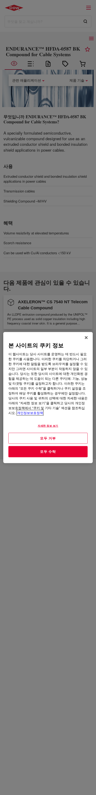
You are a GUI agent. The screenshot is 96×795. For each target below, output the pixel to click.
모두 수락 (48, 451)
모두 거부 (48, 438)
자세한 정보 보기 (48, 425)
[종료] (86, 337)
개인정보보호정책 (30, 412)
